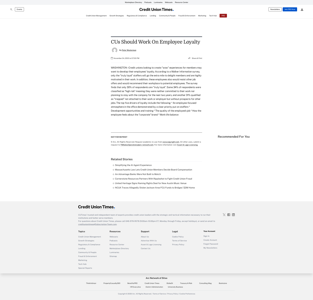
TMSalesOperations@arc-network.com (136, 145)
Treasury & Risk (186, 283)
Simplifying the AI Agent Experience (133, 165)
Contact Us (145, 248)
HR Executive (135, 287)
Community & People (87, 252)
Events (19, 9)
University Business (175, 287)
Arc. (133, 294)
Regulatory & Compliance (89, 244)
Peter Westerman (129, 50)
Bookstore (223, 283)
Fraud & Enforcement (87, 256)
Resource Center (181, 2)
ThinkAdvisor (91, 283)
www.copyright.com (170, 142)
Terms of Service (179, 241)
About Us (145, 237)
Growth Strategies (86, 241)
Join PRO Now (290, 9)
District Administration (154, 287)
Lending (81, 248)
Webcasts (169, 2)
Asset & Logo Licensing (151, 244)
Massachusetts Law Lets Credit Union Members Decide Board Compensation (153, 169)
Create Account (210, 240)
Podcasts (147, 2)
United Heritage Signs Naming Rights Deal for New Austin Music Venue (150, 183)
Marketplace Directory (133, 2)
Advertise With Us (149, 241)
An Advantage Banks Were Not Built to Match (138, 174)
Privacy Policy (178, 244)
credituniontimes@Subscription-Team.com (97, 224)
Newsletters (275, 9)
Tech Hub (82, 264)
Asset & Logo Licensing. (187, 145)
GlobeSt (170, 283)
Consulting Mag (205, 283)
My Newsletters (210, 248)
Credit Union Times (152, 283)
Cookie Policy (178, 237)
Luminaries (158, 2)
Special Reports (85, 268)
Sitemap (113, 256)
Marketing (82, 260)
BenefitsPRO (132, 283)
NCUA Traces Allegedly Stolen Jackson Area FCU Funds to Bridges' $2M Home (155, 187)
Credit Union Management (89, 237)
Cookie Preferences (187, 294)
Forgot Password (210, 244)
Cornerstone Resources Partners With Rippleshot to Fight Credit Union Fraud (153, 178)
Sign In (206, 236)
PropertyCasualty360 (111, 283)
